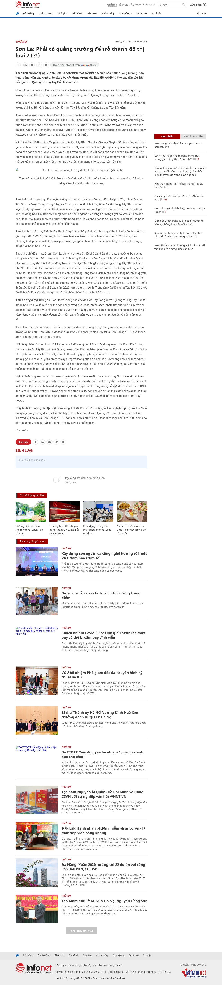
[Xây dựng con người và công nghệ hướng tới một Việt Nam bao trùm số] (37, 561)
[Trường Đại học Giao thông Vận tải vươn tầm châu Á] (31, 511)
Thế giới (62, 13)
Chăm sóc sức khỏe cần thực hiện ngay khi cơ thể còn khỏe (132, 529)
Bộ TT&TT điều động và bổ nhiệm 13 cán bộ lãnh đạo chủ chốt (102, 754)
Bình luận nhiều (193, 136)
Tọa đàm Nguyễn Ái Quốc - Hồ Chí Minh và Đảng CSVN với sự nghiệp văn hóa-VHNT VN (102, 794)
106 (164, 199)
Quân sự (142, 13)
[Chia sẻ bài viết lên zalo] (25, 64)
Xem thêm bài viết (81, 930)
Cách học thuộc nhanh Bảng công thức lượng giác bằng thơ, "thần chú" (177, 157)
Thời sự (21, 42)
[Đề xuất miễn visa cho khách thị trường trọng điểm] (37, 601)
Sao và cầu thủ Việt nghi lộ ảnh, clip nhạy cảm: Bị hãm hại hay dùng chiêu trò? (178, 234)
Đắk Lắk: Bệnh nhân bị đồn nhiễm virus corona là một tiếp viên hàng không (103, 830)
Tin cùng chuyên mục (32, 541)
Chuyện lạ (126, 13)
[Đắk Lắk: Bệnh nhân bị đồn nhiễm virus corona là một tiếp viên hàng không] (37, 836)
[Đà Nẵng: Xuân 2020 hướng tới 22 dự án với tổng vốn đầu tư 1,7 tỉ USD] (37, 872)
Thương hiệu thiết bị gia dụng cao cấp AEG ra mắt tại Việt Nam (64, 529)
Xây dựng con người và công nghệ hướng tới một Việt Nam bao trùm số (104, 555)
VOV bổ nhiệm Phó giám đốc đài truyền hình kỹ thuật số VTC (102, 674)
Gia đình (77, 13)
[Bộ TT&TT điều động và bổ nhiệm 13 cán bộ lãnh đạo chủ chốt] (37, 760)
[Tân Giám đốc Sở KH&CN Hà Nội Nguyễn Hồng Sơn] (37, 909)
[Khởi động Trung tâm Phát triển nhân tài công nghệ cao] (98, 511)
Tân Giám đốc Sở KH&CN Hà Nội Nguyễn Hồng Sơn (104, 900)
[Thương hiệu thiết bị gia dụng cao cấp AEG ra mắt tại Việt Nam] (64, 511)
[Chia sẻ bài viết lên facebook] (18, 64)
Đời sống (28, 13)
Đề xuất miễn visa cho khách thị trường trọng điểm (101, 595)
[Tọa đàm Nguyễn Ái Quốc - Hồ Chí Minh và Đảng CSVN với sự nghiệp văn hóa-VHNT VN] (37, 800)
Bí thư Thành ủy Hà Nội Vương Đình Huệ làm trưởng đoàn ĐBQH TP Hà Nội (100, 714)
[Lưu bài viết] (46, 64)
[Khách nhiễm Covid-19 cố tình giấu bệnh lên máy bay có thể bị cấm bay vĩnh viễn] (37, 641)
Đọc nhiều (167, 136)
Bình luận (23, 441)
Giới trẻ (92, 13)
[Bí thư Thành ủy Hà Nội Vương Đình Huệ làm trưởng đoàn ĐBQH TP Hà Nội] (37, 720)
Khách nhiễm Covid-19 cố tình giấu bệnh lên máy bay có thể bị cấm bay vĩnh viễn (103, 635)
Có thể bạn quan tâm (32, 495)
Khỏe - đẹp (108, 13)
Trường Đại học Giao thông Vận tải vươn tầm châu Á (29, 529)
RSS (204, 13)
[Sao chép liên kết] (39, 64)
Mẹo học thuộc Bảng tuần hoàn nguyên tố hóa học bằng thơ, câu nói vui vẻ (178, 222)
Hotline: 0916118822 (144, 4)
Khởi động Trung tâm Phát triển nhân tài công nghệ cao (97, 529)
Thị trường (45, 13)
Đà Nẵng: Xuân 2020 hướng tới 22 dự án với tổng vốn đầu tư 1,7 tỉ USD (103, 866)
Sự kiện (156, 13)
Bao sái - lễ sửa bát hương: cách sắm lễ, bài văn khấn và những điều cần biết (179, 247)
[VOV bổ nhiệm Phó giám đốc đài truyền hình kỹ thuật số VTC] (37, 680)
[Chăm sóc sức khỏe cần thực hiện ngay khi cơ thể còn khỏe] (132, 511)
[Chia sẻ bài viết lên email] (32, 64)
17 (197, 159)
